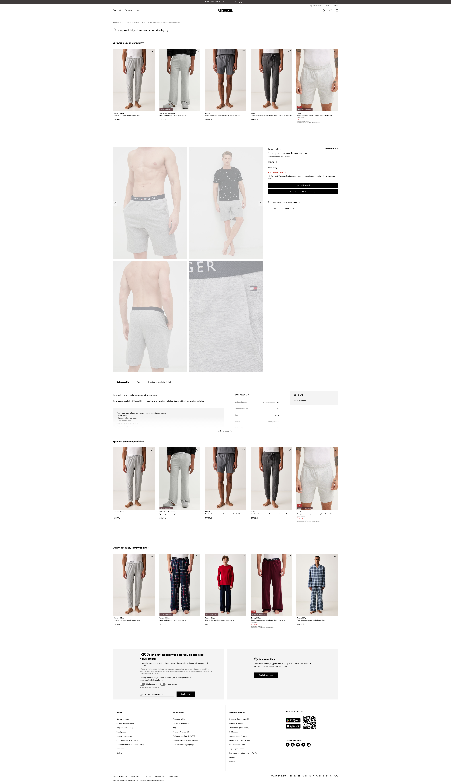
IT (313, 776)
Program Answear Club (182, 732)
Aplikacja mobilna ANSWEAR (184, 736)
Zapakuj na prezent (236, 749)
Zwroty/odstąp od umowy (239, 727)
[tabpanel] (225, 409)
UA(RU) (336, 776)
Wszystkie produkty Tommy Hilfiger (303, 192)
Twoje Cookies (160, 776)
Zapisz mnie (185, 694)
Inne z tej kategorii (303, 185)
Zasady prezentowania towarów (185, 740)
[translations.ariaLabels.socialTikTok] (303, 745)
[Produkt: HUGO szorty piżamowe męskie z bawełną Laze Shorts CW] (225, 80)
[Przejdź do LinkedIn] (309, 745)
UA (331, 776)
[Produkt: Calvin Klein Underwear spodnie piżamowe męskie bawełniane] (179, 80)
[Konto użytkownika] (323, 10)
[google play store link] (293, 720)
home (137, 10)
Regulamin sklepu (179, 719)
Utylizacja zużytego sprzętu (183, 745)
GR (302, 776)
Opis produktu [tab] (123, 382)
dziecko (128, 10)
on (120, 10)
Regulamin (134, 776)
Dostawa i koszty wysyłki (239, 719)
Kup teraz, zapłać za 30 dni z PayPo (243, 753)
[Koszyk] (336, 10)
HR (306, 776)
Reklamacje (234, 732)
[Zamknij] (336, 2)
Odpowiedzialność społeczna (128, 740)
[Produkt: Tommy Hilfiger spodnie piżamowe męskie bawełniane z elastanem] (271, 585)
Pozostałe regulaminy (181, 723)
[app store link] (293, 726)
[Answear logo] (225, 10)
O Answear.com (123, 719)
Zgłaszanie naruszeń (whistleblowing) (131, 745)
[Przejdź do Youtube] (298, 745)
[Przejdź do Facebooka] (288, 745)
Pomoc (232, 757)
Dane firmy (147, 776)
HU (310, 776)
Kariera (119, 753)
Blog (174, 727)
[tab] (160, 382)
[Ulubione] (330, 10)
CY (295, 776)
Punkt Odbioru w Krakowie (239, 740)
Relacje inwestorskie (124, 736)
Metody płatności (236, 723)
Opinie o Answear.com (125, 723)
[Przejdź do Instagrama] (293, 745)
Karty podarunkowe (237, 745)
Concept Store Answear (238, 736)
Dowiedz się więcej (266, 675)
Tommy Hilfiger (274, 149)
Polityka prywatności (120, 776)
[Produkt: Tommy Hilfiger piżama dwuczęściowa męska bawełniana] (225, 585)
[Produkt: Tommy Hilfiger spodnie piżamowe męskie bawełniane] (134, 80)
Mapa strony (173, 776)
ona (115, 10)
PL (317, 776)
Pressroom (120, 749)
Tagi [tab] (138, 382)
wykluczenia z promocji (153, 673)
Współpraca (121, 732)
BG (291, 776)
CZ (299, 776)
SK (327, 776)
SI (323, 776)
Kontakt (232, 761)
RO (320, 776)
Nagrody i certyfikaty (125, 727)
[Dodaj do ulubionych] (152, 51)
